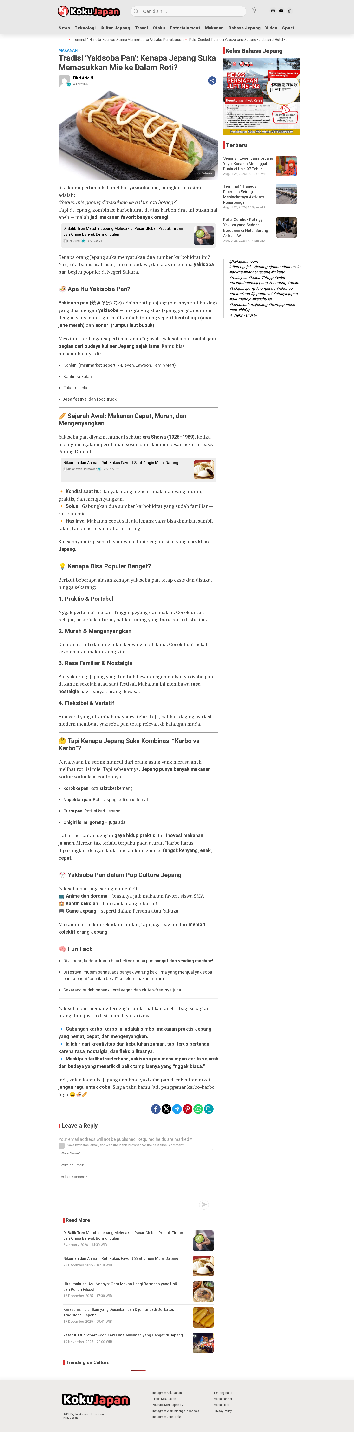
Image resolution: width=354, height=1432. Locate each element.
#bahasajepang (256, 272)
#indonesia (290, 267)
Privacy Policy (223, 1411)
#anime (235, 272)
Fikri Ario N (83, 78)
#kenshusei (262, 299)
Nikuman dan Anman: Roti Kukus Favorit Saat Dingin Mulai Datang (120, 463)
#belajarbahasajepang (248, 283)
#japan (274, 267)
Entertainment (185, 28)
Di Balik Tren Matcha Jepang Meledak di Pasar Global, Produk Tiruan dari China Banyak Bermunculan (123, 231)
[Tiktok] (289, 10)
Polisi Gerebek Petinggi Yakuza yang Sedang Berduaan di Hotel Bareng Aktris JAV (221, 39)
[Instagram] (273, 10)
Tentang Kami (223, 1393)
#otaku (293, 283)
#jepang (260, 267)
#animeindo (239, 294)
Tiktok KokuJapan (164, 1399)
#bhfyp (267, 278)
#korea (254, 278)
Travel (141, 28)
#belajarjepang (242, 288)
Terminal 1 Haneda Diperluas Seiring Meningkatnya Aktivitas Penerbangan (100, 39)
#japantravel (261, 294)
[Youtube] (281, 10)
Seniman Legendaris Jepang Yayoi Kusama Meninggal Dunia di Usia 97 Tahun (248, 164)
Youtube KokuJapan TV (168, 1405)
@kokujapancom (243, 261)
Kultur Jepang (115, 28)
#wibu (279, 278)
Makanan (214, 28)
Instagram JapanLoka (167, 1417)
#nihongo (284, 288)
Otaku (159, 28)
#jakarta (278, 272)
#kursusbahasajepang (248, 305)
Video (271, 28)
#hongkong (265, 288)
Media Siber (221, 1405)
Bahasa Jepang (245, 28)
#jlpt (233, 310)
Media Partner (223, 1399)
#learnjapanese (281, 305)
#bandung (277, 283)
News (64, 28)
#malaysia (238, 278)
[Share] (212, 80)
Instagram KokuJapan (167, 1393)
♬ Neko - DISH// (243, 315)
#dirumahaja (240, 299)
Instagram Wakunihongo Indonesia (175, 1411)
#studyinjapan (285, 294)
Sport (288, 28)
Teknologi (85, 28)
